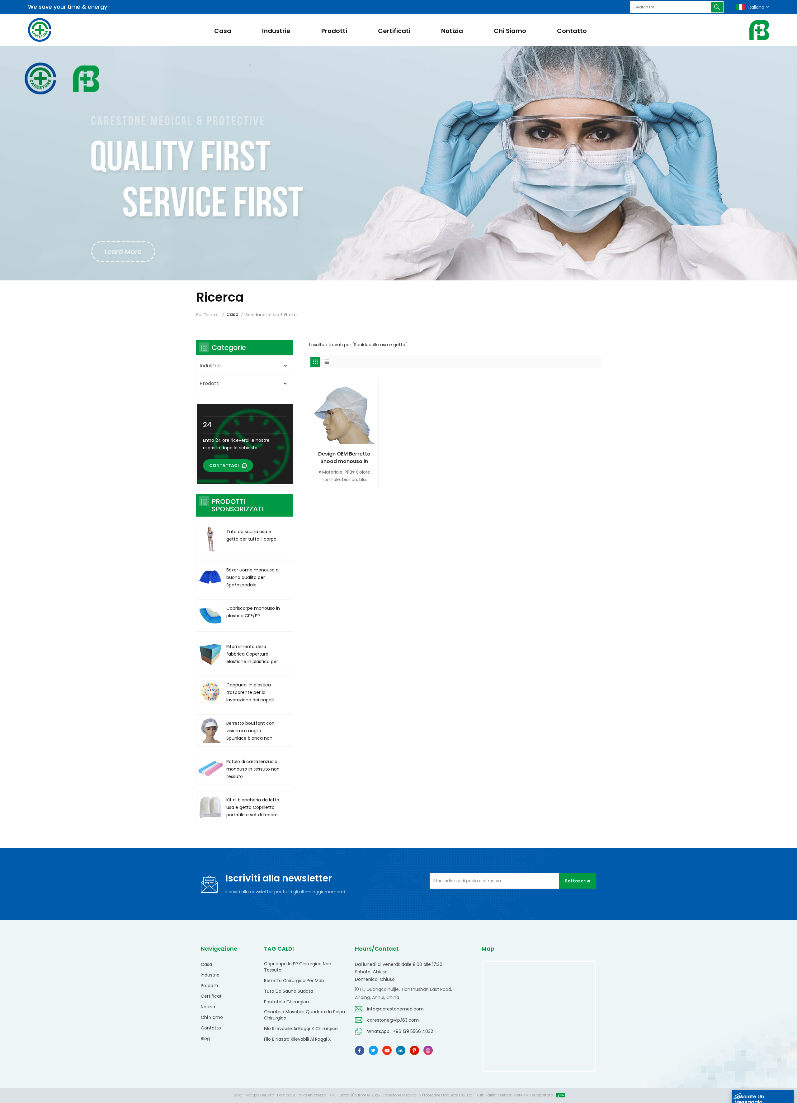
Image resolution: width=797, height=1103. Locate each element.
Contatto (572, 30)
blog (205, 1038)
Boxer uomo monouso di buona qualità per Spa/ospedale (253, 577)
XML (332, 1095)
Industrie (276, 30)
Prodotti (334, 30)
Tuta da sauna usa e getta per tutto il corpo (251, 535)
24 (207, 425)
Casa (222, 30)
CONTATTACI (224, 465)
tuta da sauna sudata (288, 991)
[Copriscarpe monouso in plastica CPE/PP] (210, 615)
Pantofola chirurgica (286, 1002)
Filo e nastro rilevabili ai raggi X (297, 1039)
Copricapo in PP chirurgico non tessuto (297, 967)
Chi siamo (510, 30)
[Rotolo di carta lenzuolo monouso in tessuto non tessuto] (210, 768)
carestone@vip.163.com (393, 1020)
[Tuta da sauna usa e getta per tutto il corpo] (210, 539)
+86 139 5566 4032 (413, 1031)
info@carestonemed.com (395, 1009)
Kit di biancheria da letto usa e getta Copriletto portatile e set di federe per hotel (252, 808)
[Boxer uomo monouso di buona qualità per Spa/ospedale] (210, 577)
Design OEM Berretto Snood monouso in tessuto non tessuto (344, 457)
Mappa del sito (260, 1095)
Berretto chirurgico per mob (294, 980)
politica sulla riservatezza (301, 1095)
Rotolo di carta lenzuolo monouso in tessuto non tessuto (253, 769)
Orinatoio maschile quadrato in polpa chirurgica (304, 1015)
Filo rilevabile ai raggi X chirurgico (301, 1028)
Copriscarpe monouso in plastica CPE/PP (253, 612)
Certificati (394, 30)
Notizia (452, 30)
